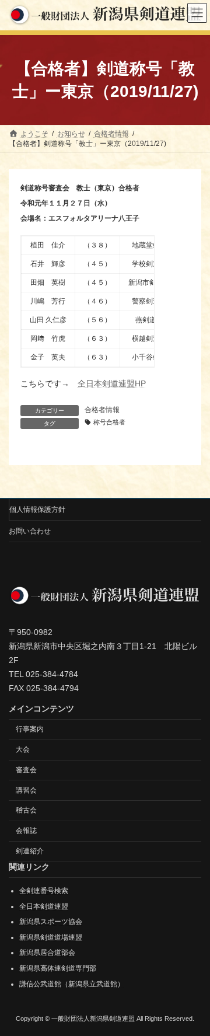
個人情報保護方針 (37, 509)
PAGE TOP (193, 992)
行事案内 (30, 729)
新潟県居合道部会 (47, 952)
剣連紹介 (30, 851)
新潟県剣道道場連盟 (50, 937)
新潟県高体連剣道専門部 (57, 968)
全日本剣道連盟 (43, 906)
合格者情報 (102, 410)
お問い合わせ (30, 531)
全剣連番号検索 (43, 891)
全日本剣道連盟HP (112, 383)
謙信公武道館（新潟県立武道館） (71, 984)
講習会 (26, 790)
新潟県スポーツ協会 (50, 922)
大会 (23, 749)
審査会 (26, 770)
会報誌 (26, 830)
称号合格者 (109, 421)
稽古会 (26, 810)
